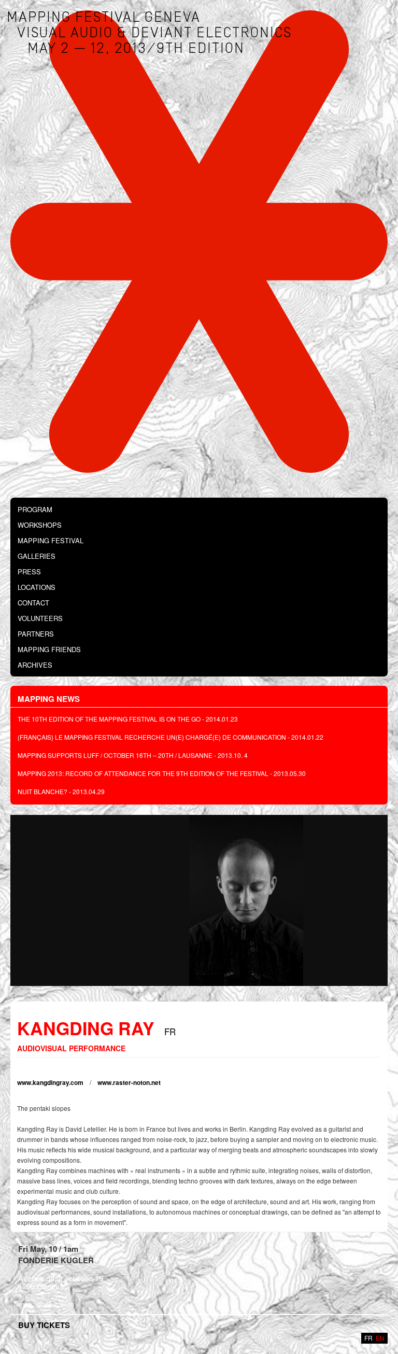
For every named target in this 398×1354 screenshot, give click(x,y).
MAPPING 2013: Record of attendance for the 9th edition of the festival (143, 773)
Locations (36, 587)
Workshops (40, 525)
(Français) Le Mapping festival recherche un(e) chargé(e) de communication (152, 736)
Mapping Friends (49, 649)
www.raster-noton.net (129, 1082)
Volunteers (40, 618)
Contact (33, 603)
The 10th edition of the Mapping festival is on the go (109, 718)
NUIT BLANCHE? (42, 791)
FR (368, 1337)
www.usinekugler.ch (46, 1304)
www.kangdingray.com (50, 1082)
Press (29, 571)
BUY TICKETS (44, 1325)
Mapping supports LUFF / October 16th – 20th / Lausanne (115, 755)
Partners (36, 634)
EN (380, 1337)
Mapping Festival (50, 540)
